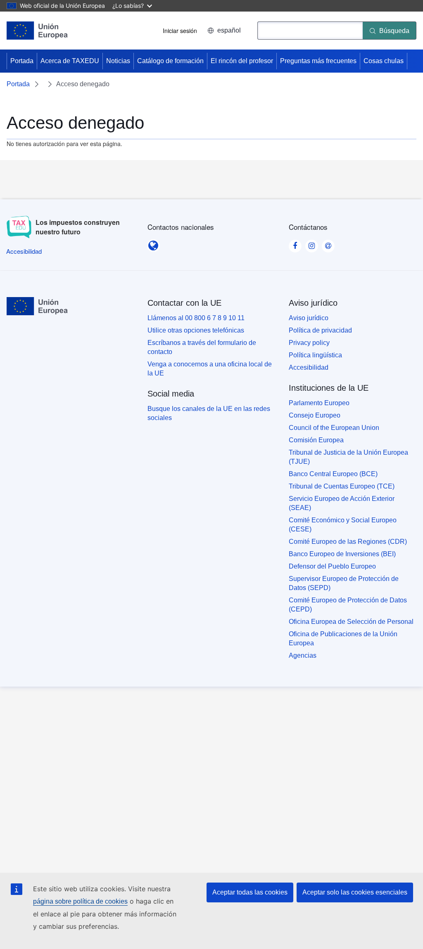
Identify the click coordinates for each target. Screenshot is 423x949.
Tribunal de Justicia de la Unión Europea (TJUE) (348, 457)
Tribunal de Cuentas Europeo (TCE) (341, 486)
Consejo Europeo (314, 415)
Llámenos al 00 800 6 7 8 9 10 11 (196, 317)
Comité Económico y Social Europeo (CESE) (343, 525)
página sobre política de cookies (80, 901)
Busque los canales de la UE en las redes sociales (208, 413)
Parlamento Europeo (319, 402)
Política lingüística (315, 355)
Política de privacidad (320, 330)
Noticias (118, 60)
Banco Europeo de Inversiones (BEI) (342, 553)
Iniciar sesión (180, 30)
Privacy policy (309, 342)
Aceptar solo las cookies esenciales (354, 892)
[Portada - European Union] (37, 30)
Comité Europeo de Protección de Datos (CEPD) (348, 605)
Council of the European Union (334, 427)
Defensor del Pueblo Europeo (332, 566)
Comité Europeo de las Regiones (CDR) (348, 541)
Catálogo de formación (170, 60)
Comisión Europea (316, 440)
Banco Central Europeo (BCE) (333, 473)
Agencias (302, 655)
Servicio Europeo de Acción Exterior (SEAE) (341, 503)
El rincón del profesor (242, 60)
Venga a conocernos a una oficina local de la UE (209, 369)
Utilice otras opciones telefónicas (195, 330)
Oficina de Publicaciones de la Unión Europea (343, 638)
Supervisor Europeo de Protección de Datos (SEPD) (344, 583)
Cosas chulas (384, 60)
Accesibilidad (308, 367)
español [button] (229, 30)
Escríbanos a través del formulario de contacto (201, 347)
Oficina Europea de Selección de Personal (351, 621)
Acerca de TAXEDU (69, 60)
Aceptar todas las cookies (250, 892)
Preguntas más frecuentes (318, 60)
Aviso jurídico (308, 317)
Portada (21, 60)
